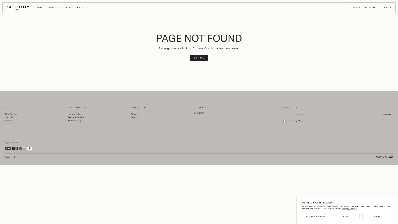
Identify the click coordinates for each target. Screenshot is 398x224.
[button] (39, 7)
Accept (346, 216)
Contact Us (136, 117)
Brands (8, 120)
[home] (18, 8)
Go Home (199, 58)
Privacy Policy (74, 114)
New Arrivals (11, 114)
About (134, 114)
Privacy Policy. (349, 209)
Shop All (9, 117)
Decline (376, 216)
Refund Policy (74, 120)
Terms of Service (76, 117)
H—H (13, 157)
